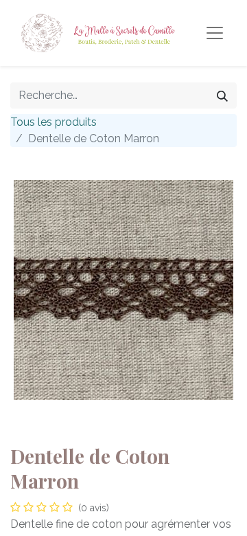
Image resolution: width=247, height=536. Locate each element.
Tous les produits (53, 122)
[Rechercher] (222, 95)
